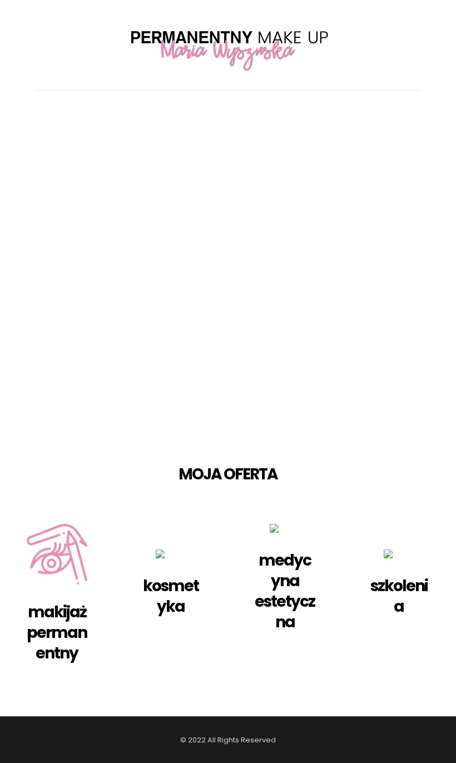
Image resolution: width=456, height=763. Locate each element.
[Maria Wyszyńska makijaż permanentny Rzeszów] (228, 45)
